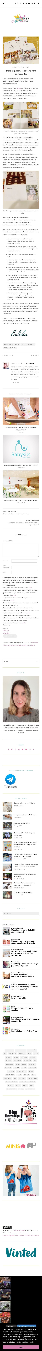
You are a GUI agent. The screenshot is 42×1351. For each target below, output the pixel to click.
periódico (13, 348)
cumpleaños (17, 1060)
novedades (7, 1078)
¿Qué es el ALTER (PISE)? (22, 823)
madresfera (32, 1067)
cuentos (8, 1060)
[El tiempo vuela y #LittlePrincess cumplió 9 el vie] (5, 1282)
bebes (36, 1053)
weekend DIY (30, 1089)
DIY (35, 1060)
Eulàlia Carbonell (26, 364)
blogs (16, 1057)
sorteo (25, 1085)
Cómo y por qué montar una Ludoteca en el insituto (21, 500)
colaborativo (30, 344)
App (23, 344)
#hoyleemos (9, 1050)
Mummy (19, 1075)
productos (23, 1082)
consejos (33, 1057)
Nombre (5, 561)
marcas (31, 1071)
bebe (29, 1053)
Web (4, 572)
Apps (27, 67)
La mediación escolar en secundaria (16, 514)
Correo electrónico (6, 566)
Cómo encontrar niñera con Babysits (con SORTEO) (21, 465)
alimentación (32, 1050)
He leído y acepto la (6, 629)
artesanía (22, 1053)
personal (22, 1078)
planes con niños (11, 1082)
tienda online (11, 1089)
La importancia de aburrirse (23, 892)
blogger (8, 1057)
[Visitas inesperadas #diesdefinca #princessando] (5, 1306)
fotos (6, 348)
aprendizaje (13, 1053)
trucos (21, 1089)
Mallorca (11, 1071)
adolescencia (8, 344)
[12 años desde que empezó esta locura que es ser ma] (5, 1294)
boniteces (24, 1057)
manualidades (21, 1071)
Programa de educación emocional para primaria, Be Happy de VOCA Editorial (25, 844)
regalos (10, 1085)
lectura (16, 1067)
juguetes (8, 1067)
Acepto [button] (21, 1347)
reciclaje (32, 1082)
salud (18, 1085)
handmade (32, 1064)
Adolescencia (18, 67)
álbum (17, 344)
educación (9, 1064)
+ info (30, 588)
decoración (27, 1060)
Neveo (19, 88)
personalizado (32, 1078)
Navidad (26, 1075)
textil (32, 1085)
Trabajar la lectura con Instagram (25, 815)
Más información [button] (28, 1342)
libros (24, 1067)
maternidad (10, 1075)
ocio (15, 1078)
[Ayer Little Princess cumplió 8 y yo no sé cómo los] (5, 1317)
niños (33, 1075)
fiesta (18, 1064)
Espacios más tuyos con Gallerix (24, 803)
